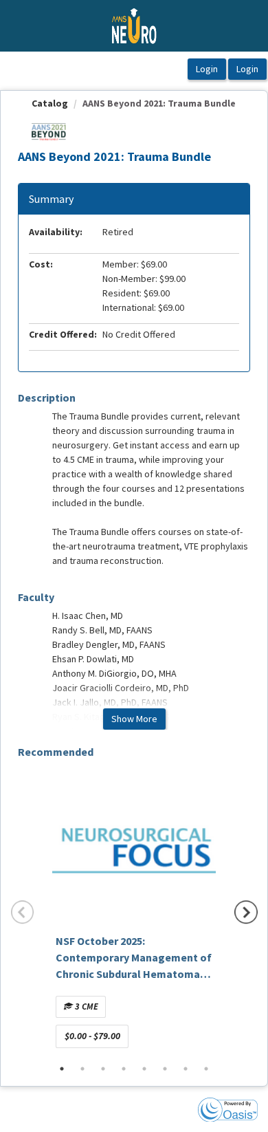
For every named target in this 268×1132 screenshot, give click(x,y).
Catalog (50, 103)
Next (246, 912)
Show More (134, 718)
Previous (22, 912)
